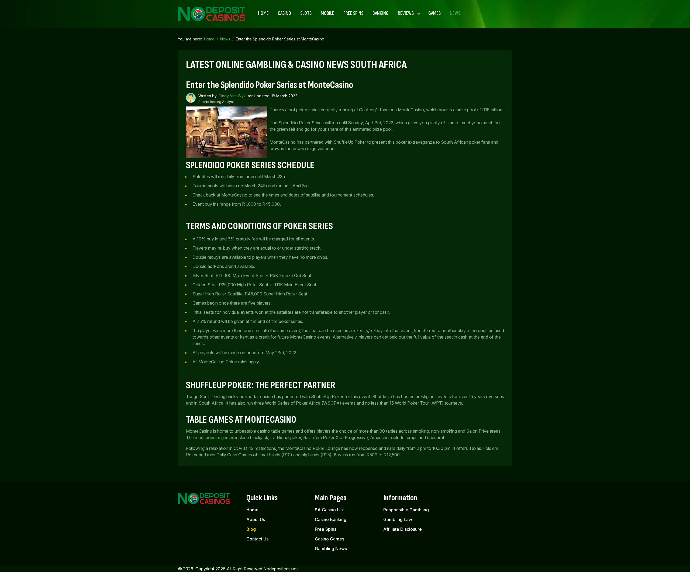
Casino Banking (330, 519)
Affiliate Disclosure (402, 529)
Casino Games (329, 539)
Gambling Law (397, 519)
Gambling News (331, 548)
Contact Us (257, 539)
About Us (255, 519)
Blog (251, 529)
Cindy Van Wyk (232, 96)
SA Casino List (329, 509)
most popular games (214, 437)
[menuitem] (263, 13)
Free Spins (325, 529)
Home (252, 509)
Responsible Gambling (406, 509)
